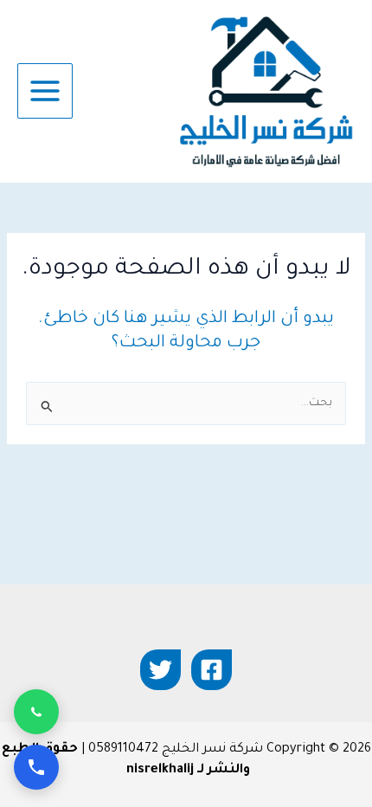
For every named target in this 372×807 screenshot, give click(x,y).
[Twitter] (160, 669)
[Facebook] (211, 669)
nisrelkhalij (160, 770)
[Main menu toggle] (45, 91)
